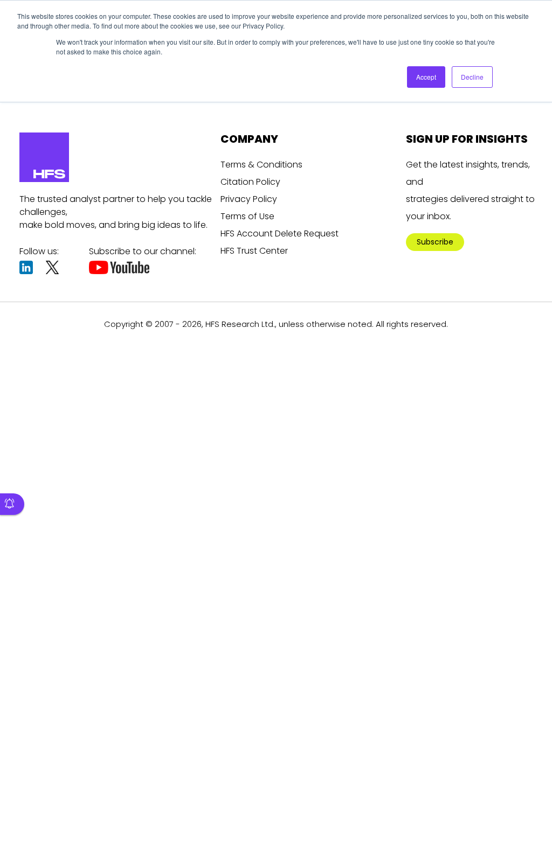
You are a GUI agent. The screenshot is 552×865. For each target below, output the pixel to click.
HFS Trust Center (254, 251)
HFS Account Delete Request (279, 233)
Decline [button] (472, 76)
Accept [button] (426, 76)
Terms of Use (247, 216)
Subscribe (435, 241)
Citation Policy (250, 182)
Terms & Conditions (261, 164)
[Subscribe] (12, 504)
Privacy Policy (248, 199)
